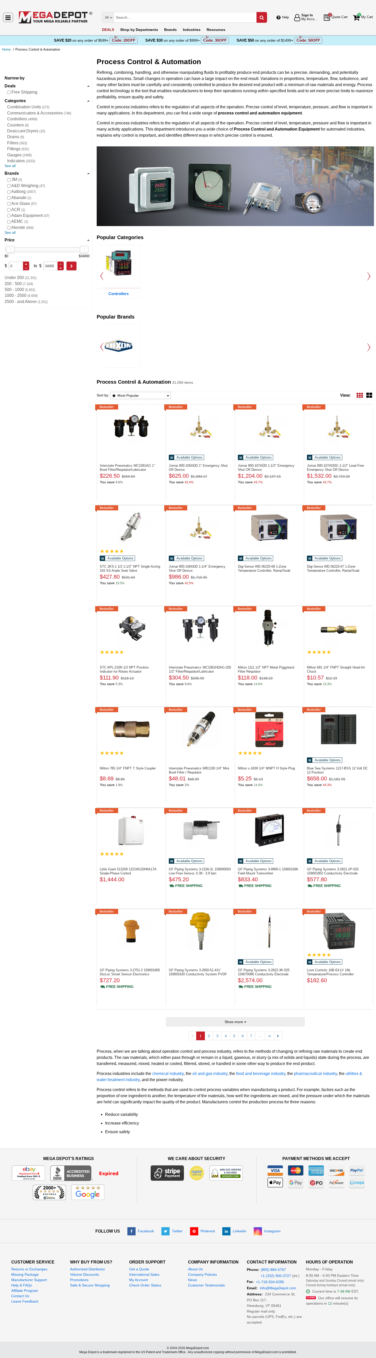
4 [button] (226, 1036)
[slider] (10, 249)
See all (10, 166)
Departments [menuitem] (139, 30)
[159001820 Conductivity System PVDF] (200, 931)
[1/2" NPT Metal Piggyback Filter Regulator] (269, 628)
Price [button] (10, 240)
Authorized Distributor (87, 1269)
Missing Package (25, 1274)
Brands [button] (12, 173)
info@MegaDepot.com (278, 1288)
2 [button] (209, 1036)
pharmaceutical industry (315, 1073)
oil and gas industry (209, 1073)
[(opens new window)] (87, 1173)
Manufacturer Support (29, 1280)
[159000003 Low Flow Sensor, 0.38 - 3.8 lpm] (200, 830)
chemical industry (168, 1073)
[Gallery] (369, 395)
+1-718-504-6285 (270, 1282)
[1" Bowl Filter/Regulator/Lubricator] (131, 426)
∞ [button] (269, 1036)
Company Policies (202, 1274)
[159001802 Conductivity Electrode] (338, 830)
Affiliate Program (24, 1291)
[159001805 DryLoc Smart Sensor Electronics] (131, 931)
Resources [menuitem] (216, 30)
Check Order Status (145, 1285)
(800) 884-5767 (273, 1270)
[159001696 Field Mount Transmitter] (269, 830)
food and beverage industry (260, 1073)
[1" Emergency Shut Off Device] (200, 426)
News (192, 1280)
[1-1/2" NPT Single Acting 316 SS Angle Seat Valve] (131, 527)
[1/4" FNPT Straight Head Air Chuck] (338, 628)
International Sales (144, 1274)
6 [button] (243, 1036)
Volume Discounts (84, 1274)
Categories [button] (15, 101)
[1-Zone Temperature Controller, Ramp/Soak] (269, 527)
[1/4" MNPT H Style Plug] (269, 729)
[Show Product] (112, 551)
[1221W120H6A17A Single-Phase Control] (131, 830)
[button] (26, 264)
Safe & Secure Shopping (90, 1285)
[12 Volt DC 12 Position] (338, 729)
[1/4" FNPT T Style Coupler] (131, 729)
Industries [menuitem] (192, 30)
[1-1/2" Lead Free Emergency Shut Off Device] (338, 426)
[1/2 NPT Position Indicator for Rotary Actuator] (131, 628)
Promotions (79, 1280)
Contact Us (20, 1296)
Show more (234, 1022)
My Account (138, 1280)
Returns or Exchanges (29, 1269)
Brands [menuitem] (170, 30)
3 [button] (217, 1036)
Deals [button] (10, 86)
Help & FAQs (21, 1285)
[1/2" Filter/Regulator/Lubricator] (200, 628)
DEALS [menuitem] (108, 30)
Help (285, 17)
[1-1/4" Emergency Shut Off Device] (200, 527)
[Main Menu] (8, 17)
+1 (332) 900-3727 (276, 1276)
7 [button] (251, 1036)
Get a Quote (139, 1269)
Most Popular (128, 395)
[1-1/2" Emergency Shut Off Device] (269, 426)
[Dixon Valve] (118, 345)
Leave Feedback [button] (24, 1301)
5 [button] (234, 1036)
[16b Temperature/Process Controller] (338, 931)
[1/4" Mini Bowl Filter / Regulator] (200, 729)
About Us (195, 1269)
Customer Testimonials (206, 1285)
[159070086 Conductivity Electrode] (269, 931)
